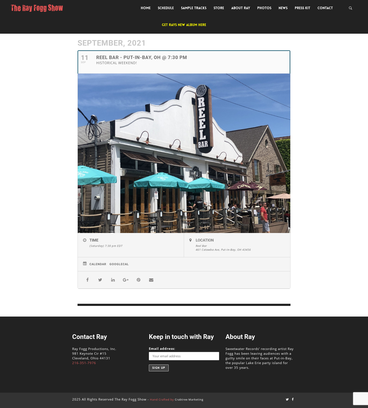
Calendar (97, 264)
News (283, 8)
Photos (264, 8)
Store (219, 8)
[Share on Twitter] (100, 280)
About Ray (240, 8)
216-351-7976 (84, 363)
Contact (325, 8)
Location (205, 240)
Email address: (162, 348)
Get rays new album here (184, 25)
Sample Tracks (193, 8)
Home (146, 8)
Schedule (166, 8)
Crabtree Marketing (189, 399)
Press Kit (302, 8)
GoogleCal (119, 264)
